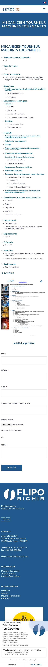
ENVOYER (11, 468)
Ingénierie (5, 591)
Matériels (5, 598)
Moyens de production (10, 596)
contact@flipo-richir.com (17, 556)
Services (4, 593)
